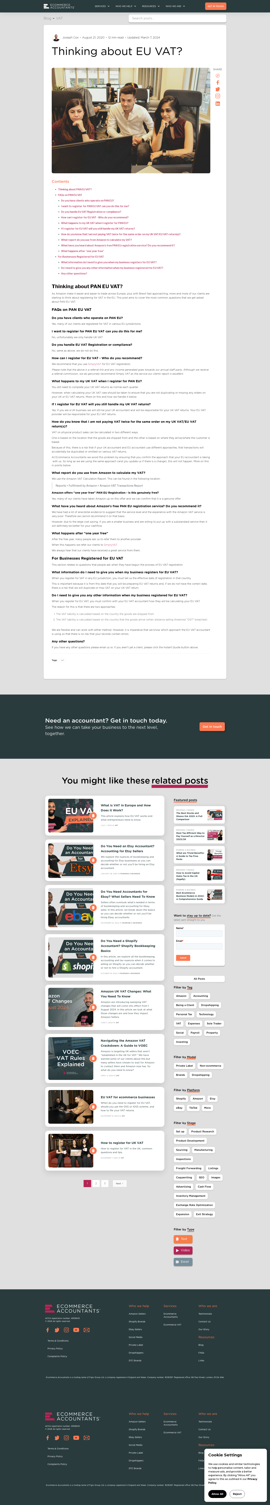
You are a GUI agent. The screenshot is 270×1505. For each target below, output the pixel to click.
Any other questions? (74, 273)
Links (201, 1361)
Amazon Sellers (137, 1314)
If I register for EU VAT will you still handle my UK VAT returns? (98, 228)
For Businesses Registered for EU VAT (81, 256)
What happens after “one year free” (82, 251)
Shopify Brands (137, 1322)
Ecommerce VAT (172, 1325)
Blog (200, 1345)
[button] (101, 6)
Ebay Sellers (135, 1329)
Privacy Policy (55, 1349)
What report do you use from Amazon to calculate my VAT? (96, 239)
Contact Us (204, 1322)
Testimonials (205, 1314)
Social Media (135, 1337)
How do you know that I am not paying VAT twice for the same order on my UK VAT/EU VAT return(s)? (121, 234)
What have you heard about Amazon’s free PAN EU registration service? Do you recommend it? (118, 245)
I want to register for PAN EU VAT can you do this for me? (95, 206)
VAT (62, 660)
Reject (237, 1494)
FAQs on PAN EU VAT (70, 195)
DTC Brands (135, 1361)
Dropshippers (136, 1353)
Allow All (217, 1494)
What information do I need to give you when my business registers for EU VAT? (109, 262)
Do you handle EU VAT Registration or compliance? (91, 211)
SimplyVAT (94, 364)
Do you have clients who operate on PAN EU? (87, 200)
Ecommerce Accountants (171, 1315)
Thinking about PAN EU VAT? (75, 189)
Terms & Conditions (58, 1341)
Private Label (136, 1345)
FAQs (201, 1353)
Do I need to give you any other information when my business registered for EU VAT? (112, 267)
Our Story (203, 1329)
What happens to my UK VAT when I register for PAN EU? (94, 223)
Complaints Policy (57, 1356)
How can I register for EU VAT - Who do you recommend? (95, 217)
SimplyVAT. (111, 545)
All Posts (199, 978)
